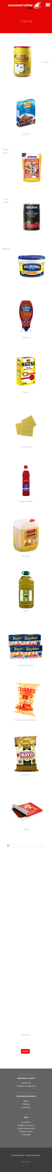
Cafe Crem (26, 1107)
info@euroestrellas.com (26, 1086)
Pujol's (26, 1101)
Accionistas (26, 1122)
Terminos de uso (26, 1131)
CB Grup (26, 1104)
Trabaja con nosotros (26, 1125)
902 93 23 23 (26, 1083)
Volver (25, 1051)
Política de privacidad (26, 1128)
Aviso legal (26, 1135)
